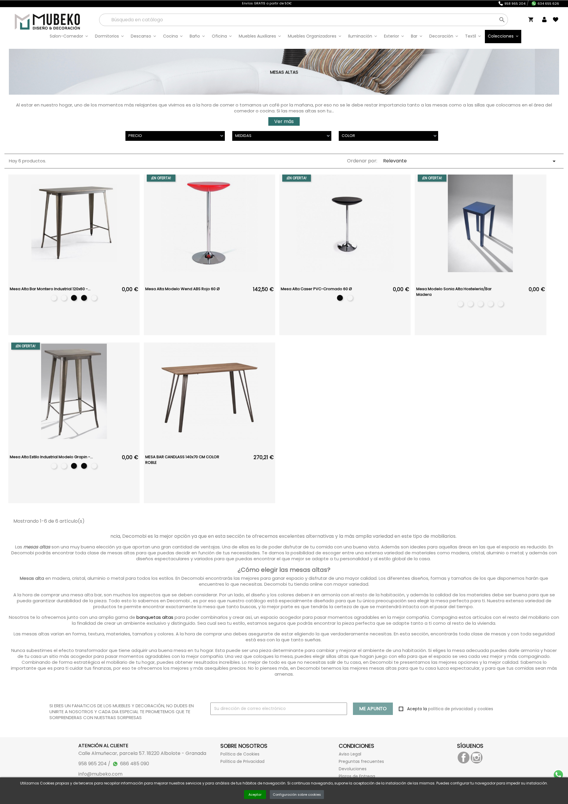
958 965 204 (514, 3)
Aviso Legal (350, 754)
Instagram (477, 757)
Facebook (463, 757)
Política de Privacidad (242, 761)
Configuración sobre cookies (297, 794)
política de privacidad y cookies (460, 709)
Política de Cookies (239, 754)
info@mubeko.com (100, 774)
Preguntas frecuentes (361, 761)
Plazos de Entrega (357, 776)
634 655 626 (548, 3)
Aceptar (255, 794)
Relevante (470, 161)
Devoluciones (353, 769)
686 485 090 (134, 763)
